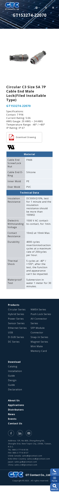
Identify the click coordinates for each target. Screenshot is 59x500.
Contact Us (15, 423)
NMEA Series (38, 309)
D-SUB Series (16, 337)
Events (12, 418)
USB (10, 332)
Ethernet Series (17, 327)
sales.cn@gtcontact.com (25, 465)
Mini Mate (37, 346)
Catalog (12, 366)
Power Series (16, 318)
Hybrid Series (16, 314)
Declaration (15, 389)
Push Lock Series (41, 314)
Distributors (16, 409)
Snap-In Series (39, 337)
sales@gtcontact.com (32, 456)
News (11, 414)
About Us (14, 400)
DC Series (14, 341)
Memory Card (39, 351)
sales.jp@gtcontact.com (25, 462)
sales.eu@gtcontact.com (38, 459)
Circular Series (17, 309)
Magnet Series (39, 341)
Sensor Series (16, 323)
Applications (16, 405)
